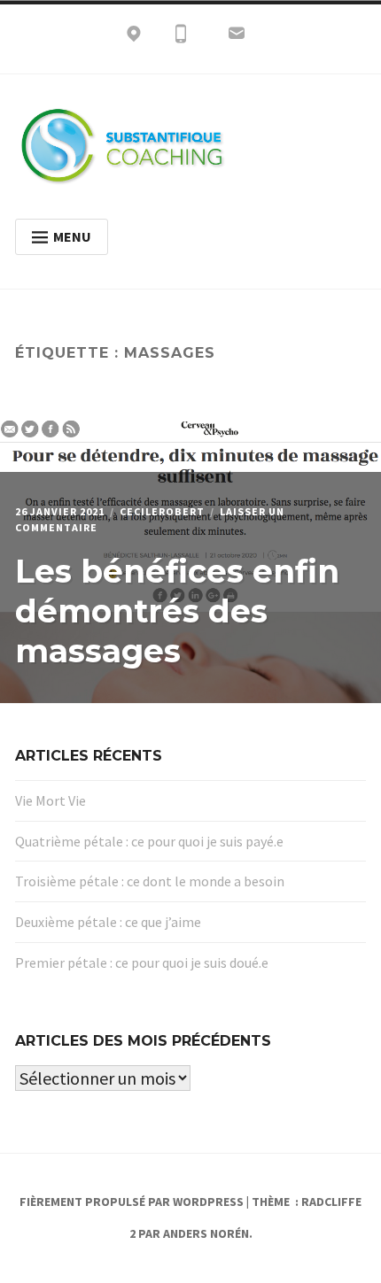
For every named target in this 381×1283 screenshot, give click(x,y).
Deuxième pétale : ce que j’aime (108, 922)
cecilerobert (162, 511)
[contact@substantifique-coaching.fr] (236, 37)
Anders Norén (206, 1233)
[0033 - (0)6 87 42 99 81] (180, 37)
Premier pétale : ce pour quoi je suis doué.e (141, 962)
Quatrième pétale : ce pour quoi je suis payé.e (149, 841)
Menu (72, 236)
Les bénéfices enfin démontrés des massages (177, 611)
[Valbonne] (133, 37)
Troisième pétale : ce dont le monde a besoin (149, 881)
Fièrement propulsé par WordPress (131, 1202)
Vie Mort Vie (50, 800)
